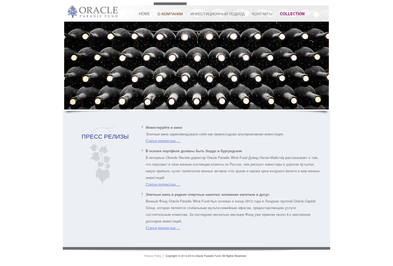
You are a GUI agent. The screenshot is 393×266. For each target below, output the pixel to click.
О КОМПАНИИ (170, 13)
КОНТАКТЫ (262, 13)
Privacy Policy (152, 256)
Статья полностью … (163, 140)
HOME (144, 13)
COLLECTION (292, 13)
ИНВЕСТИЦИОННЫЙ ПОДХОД (217, 13)
